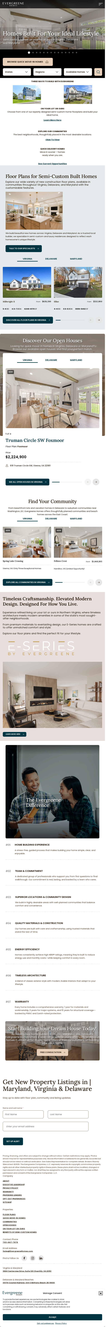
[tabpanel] (52, 292)
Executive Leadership (14, 1184)
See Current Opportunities (52, 163)
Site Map (7, 1202)
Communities (10, 1221)
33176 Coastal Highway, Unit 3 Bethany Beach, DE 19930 (29, 1282)
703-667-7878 (10, 1242)
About (6, 1181)
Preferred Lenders (12, 1195)
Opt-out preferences (45, 1323)
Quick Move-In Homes (14, 1218)
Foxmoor (22, 446)
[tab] (27, 259)
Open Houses (9, 1225)
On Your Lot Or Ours (14, 1229)
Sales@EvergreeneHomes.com (18, 1251)
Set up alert (13, 1141)
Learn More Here (52, 120)
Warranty (8, 1191)
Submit (98, 72)
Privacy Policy (61, 1323)
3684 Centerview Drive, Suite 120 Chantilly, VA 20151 (27, 1271)
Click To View (52, 139)
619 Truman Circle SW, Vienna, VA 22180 (30, 465)
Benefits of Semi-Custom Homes (20, 1232)
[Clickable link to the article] (27, 289)
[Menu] (101, 4)
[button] (100, 1293)
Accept (52, 1317)
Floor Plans (9, 1214)
